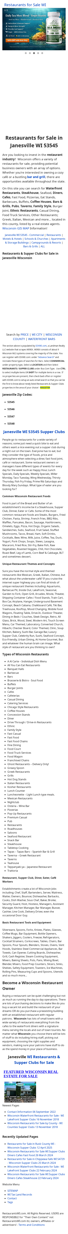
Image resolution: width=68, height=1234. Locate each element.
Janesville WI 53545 (16, 235)
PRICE (25, 334)
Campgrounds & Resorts (46, 242)
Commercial (36, 235)
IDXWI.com (41, 345)
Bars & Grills (30, 246)
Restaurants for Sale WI (25, 5)
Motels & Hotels (12, 238)
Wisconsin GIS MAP (15, 228)
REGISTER (45, 387)
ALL (43, 246)
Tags (10, 1202)
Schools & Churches (36, 238)
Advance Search (46, 357)
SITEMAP (12, 1190)
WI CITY (37, 334)
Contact (12, 1198)
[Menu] (59, 12)
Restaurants (53, 235)
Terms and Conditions (32, 1225)
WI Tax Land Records (19, 1194)
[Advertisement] (34, 96)
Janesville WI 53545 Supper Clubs (34, 431)
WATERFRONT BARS (41, 339)
